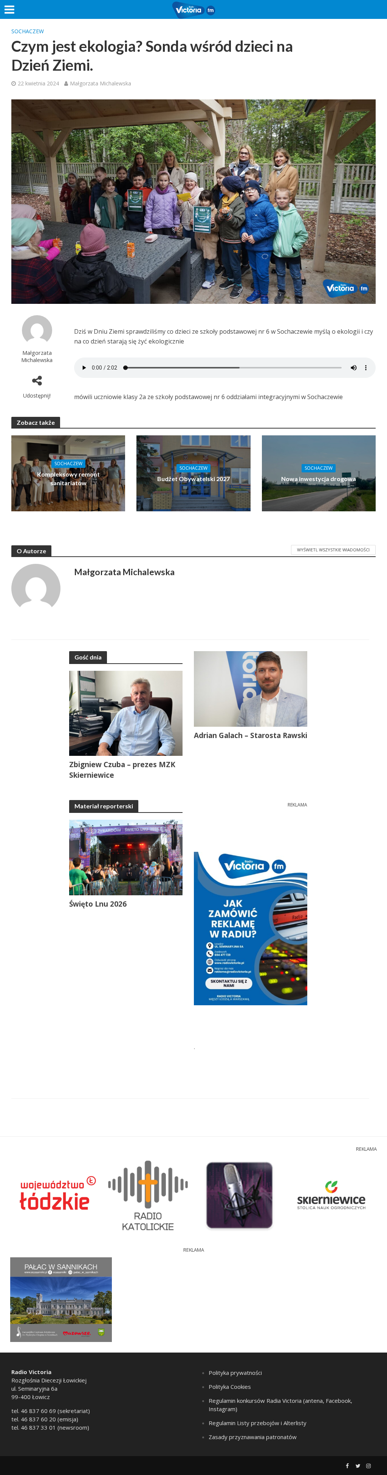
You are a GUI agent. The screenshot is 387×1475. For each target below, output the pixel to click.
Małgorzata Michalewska (100, 83)
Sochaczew (27, 31)
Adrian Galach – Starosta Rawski (250, 735)
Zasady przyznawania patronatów (253, 1437)
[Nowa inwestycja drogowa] (319, 473)
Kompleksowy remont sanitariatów (68, 478)
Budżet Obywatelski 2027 (193, 478)
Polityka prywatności (235, 1372)
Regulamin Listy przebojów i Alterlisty (258, 1423)
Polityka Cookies (230, 1386)
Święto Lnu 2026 (98, 904)
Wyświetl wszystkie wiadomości (333, 550)
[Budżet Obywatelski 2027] (193, 473)
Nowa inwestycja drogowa (318, 478)
